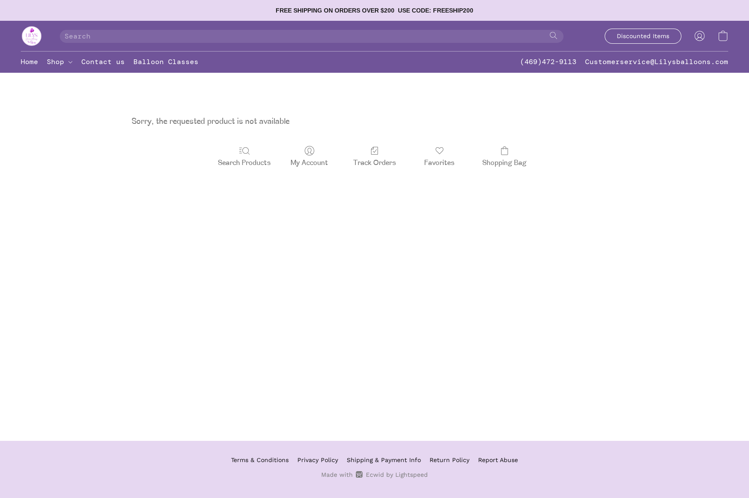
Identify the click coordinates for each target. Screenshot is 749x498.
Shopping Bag (504, 163)
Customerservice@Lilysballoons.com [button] (656, 61)
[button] (31, 36)
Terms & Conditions (260, 459)
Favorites (439, 163)
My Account (309, 163)
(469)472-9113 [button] (548, 61)
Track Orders (374, 163)
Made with (374, 474)
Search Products (244, 163)
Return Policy (449, 459)
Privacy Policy (317, 459)
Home (29, 61)
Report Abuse (498, 459)
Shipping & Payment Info (384, 459)
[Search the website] (553, 35)
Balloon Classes (166, 61)
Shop (57, 61)
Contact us (103, 61)
